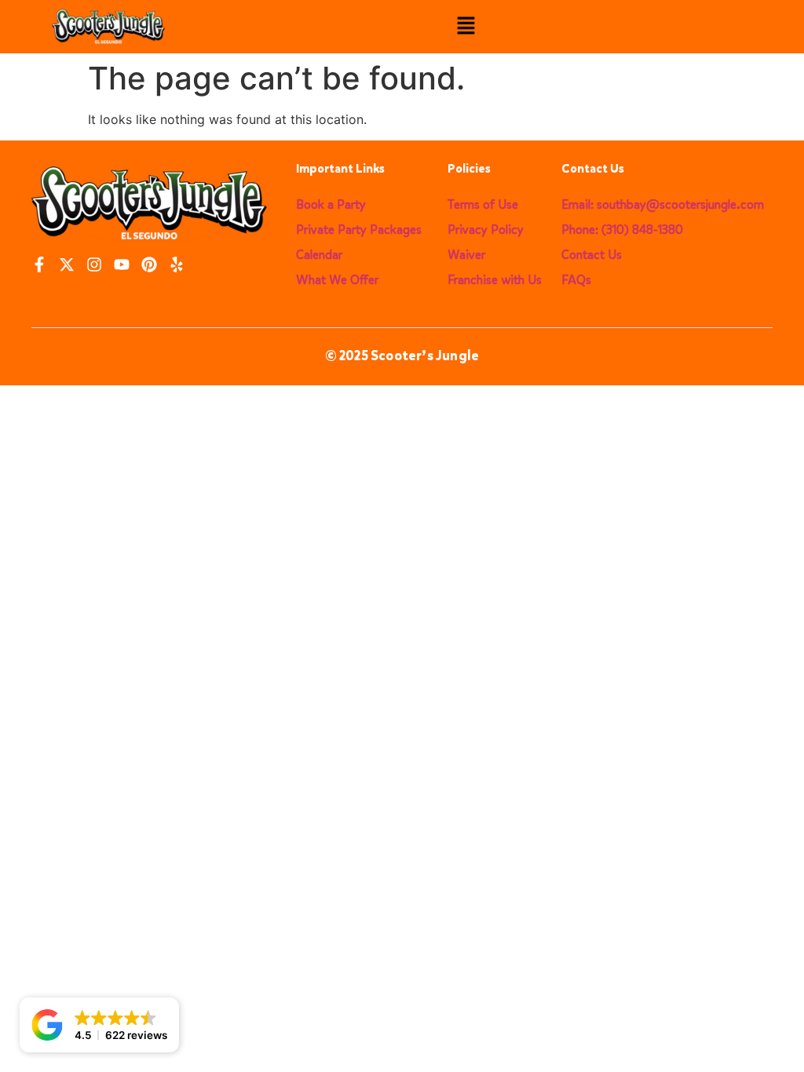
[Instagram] (94, 264)
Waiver (466, 254)
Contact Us (591, 254)
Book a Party (331, 204)
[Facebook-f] (39, 264)
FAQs (576, 280)
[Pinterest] (149, 264)
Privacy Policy (486, 229)
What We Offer (337, 280)
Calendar (319, 254)
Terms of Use (483, 204)
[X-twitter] (67, 264)
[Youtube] (122, 264)
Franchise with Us (495, 280)
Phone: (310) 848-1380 (622, 229)
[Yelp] (177, 264)
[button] (466, 27)
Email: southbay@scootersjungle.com (662, 204)
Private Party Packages (359, 229)
